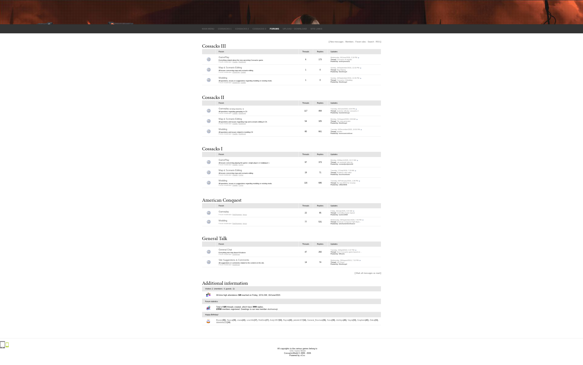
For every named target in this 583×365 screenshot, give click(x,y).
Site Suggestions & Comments (234, 260)
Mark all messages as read (368, 273)
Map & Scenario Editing (230, 67)
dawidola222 (221, 322)
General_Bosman (314, 320)
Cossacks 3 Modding (344, 80)
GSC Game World (297, 351)
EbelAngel (242, 62)
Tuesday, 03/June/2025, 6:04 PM (343, 109)
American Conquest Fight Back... (349, 222)
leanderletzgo (344, 113)
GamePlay (224, 57)
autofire (339, 131)
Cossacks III (214, 46)
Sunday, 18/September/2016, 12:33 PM (345, 68)
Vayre (350, 320)
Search (371, 42)
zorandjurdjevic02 (346, 164)
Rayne (286, 320)
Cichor (241, 165)
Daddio (235, 62)
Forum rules (360, 42)
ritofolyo (339, 320)
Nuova (230, 320)
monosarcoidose (345, 133)
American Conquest (222, 200)
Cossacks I (212, 149)
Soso (329, 320)
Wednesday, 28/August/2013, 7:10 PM (345, 260)
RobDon (261, 320)
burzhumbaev (344, 174)
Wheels (342, 254)
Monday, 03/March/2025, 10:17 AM (343, 160)
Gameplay (224, 108)
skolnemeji (272, 309)
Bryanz (219, 320)
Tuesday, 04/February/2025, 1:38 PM (344, 181)
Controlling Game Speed (346, 213)
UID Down (340, 262)
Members (349, 42)
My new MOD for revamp (346, 183)
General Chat (225, 249)
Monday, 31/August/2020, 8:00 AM (343, 119)
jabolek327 (298, 320)
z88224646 (343, 185)
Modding (223, 78)
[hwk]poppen (237, 214)
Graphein (361, 320)
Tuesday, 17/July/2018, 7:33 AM (342, 170)
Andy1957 (274, 320)
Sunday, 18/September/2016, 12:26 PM (345, 78)
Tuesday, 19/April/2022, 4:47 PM (342, 250)
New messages (337, 42)
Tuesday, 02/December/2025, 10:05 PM (345, 129)
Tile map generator (344, 121)
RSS (378, 42)
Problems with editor (344, 172)
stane (239, 320)
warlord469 (343, 215)
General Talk (214, 239)
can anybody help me (345, 162)
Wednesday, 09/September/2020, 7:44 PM (346, 220)
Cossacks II (213, 97)
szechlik (250, 320)
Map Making (341, 70)
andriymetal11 (344, 61)
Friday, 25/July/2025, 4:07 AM (341, 211)
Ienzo (245, 214)
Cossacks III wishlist (344, 59)
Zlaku (372, 320)
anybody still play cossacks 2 (347, 111)
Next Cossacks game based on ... (349, 252)
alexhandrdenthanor (347, 224)
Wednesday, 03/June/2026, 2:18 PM (344, 57)
